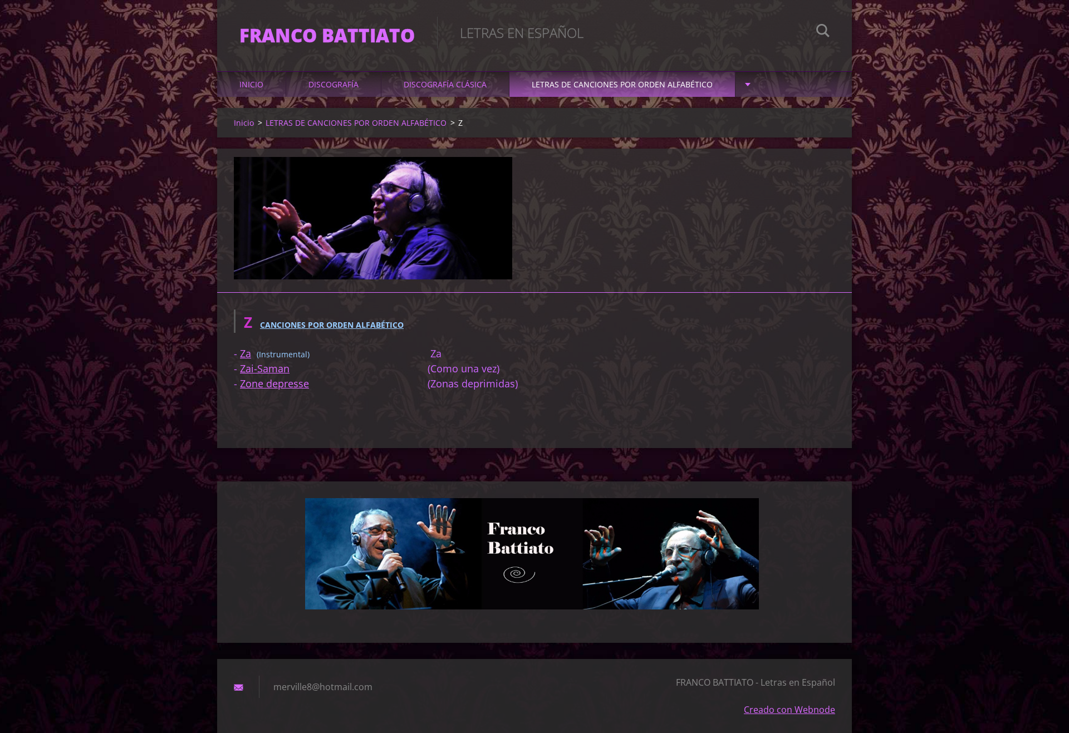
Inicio (251, 84)
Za (245, 353)
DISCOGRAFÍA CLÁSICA (445, 84)
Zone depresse (274, 383)
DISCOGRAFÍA (333, 84)
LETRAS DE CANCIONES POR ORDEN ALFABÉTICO (622, 84)
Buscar (823, 32)
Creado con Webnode (789, 710)
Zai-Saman (265, 368)
